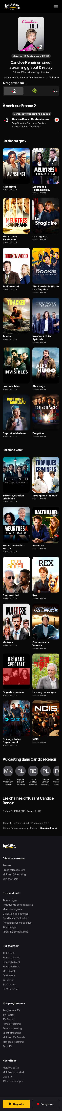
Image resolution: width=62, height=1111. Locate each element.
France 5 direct (11, 966)
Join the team (10, 878)
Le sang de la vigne (44, 692)
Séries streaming (12, 1028)
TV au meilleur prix (13, 1081)
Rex (34, 595)
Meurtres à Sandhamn (10, 238)
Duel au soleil (11, 595)
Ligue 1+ (7, 1076)
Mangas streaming (13, 1041)
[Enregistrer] (56, 120)
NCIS (35, 739)
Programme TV (11, 1010)
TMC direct (9, 984)
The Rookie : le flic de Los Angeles (45, 288)
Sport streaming (12, 1032)
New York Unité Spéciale (42, 338)
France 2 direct (11, 957)
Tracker (8, 336)
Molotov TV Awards (14, 1037)
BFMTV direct (11, 989)
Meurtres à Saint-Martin (14, 547)
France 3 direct (11, 962)
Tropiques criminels (45, 495)
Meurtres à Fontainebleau (41, 188)
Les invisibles (11, 386)
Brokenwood (11, 286)
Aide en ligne (10, 900)
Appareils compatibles (15, 931)
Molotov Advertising (14, 874)
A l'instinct (9, 186)
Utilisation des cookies (15, 913)
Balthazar (38, 545)
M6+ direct (9, 971)
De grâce (38, 433)
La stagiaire (39, 236)
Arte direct (9, 975)
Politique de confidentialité (18, 904)
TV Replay (8, 1014)
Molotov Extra (11, 1067)
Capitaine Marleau (14, 433)
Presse (7, 865)
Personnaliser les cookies (17, 922)
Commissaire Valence (40, 644)
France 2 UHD (34, 811)
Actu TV (7, 1046)
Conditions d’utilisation (15, 918)
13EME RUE (19, 811)
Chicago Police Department (12, 741)
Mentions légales (12, 909)
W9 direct (8, 980)
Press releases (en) (14, 869)
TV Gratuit (8, 1019)
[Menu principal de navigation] (56, 7)
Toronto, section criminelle (13, 497)
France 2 (7, 811)
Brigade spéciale (13, 692)
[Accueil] (12, 6)
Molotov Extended (13, 1072)
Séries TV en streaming (26, 72)
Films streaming (12, 1023)
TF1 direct (8, 953)
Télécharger (9, 927)
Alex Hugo (38, 386)
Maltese (8, 642)
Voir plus (54, 77)
